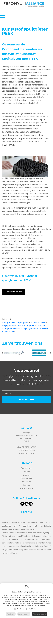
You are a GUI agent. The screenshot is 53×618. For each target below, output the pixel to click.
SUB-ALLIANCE (26, 488)
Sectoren (26, 485)
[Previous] (2, 353)
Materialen (26, 481)
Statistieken (33, 609)
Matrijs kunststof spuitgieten (15, 322)
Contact (26, 471)
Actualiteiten (26, 468)
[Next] (50, 353)
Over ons (26, 475)
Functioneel (20, 609)
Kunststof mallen (38, 322)
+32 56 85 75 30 (28, 450)
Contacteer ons (14, 291)
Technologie (26, 478)
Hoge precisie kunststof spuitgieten (18, 325)
